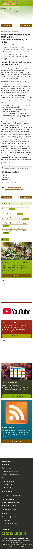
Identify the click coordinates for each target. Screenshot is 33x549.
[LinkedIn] (16, 533)
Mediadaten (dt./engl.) (9, 517)
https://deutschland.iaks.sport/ (14, 189)
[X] (12, 533)
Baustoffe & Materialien (10, 471)
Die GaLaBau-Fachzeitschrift (11, 496)
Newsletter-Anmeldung (9, 509)
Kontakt (4, 513)
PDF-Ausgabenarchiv (9, 499)
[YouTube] (7, 533)
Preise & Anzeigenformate (10, 502)
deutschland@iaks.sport (14, 187)
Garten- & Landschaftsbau (10, 475)
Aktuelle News (7, 461)
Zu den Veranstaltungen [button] (16, 396)
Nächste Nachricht (25, 25)
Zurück (5, 239)
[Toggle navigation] (30, 3)
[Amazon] (25, 533)
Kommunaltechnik (8, 481)
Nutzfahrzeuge (7, 484)
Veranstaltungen (7, 491)
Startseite (4, 8)
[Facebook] (3, 533)
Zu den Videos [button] (16, 336)
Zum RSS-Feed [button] (16, 441)
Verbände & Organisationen (11, 488)
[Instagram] (20, 533)
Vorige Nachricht (7, 25)
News (9, 8)
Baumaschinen (7, 468)
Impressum (6, 520)
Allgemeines (6, 465)
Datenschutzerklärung (9, 523)
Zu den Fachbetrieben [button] (16, 276)
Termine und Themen (9, 506)
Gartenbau (5, 478)
